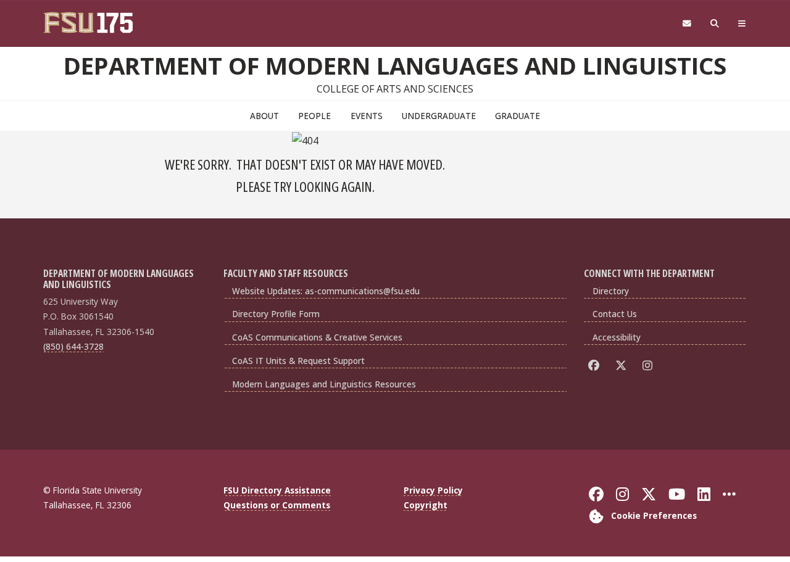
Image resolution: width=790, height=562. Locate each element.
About (264, 116)
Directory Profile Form (276, 314)
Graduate (517, 116)
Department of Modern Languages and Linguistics (395, 65)
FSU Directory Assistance (277, 490)
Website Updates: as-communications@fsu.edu (326, 291)
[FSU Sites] (742, 24)
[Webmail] (686, 24)
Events (367, 116)
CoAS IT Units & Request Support (298, 360)
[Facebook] (596, 365)
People (314, 116)
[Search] (715, 24)
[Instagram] (649, 365)
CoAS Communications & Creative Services (317, 337)
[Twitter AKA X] (623, 365)
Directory (610, 291)
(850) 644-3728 (73, 346)
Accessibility (616, 337)
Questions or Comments (276, 505)
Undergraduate (439, 116)
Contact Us (614, 314)
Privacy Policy (433, 490)
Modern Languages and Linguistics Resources (324, 384)
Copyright (425, 505)
